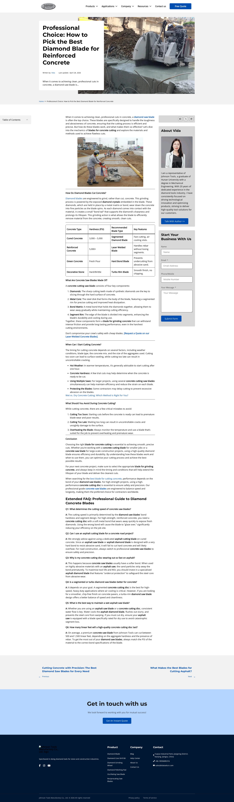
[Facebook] (180, 119)
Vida (53, 73)
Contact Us (134, 767)
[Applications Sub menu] (116, 6)
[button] (16, 119)
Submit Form (171, 318)
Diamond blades (74, 198)
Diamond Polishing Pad (116, 770)
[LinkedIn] (191, 119)
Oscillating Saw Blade (116, 774)
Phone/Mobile (167, 274)
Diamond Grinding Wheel (114, 764)
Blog (132, 754)
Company (126, 6)
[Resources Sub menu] (150, 6)
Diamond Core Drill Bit (116, 758)
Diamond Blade (113, 754)
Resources (143, 6)
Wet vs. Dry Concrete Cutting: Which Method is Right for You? (97, 395)
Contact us (160, 6)
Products (90, 6)
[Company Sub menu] (133, 6)
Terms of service (150, 798)
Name (164, 247)
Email (163, 260)
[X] (186, 119)
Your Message (167, 287)
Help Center (135, 758)
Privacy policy (134, 798)
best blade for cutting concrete (106, 478)
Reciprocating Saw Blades (114, 780)
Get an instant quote (117, 720)
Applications (108, 6)
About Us (134, 763)
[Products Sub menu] (97, 6)
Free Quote (180, 6)
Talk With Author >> (175, 221)
